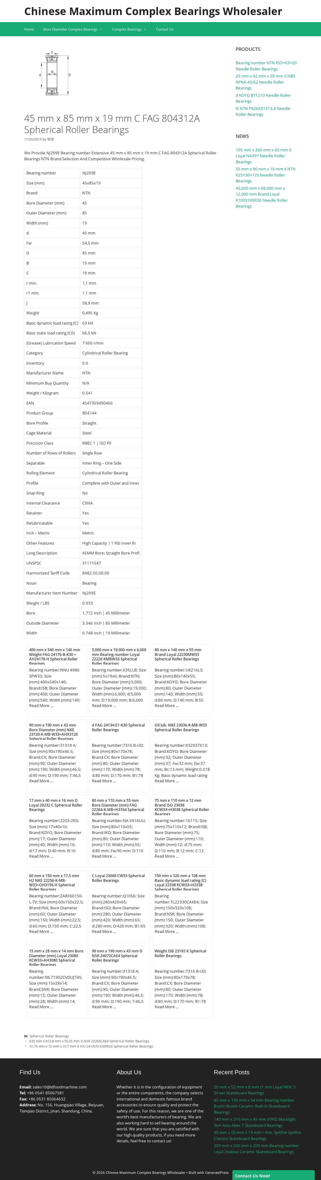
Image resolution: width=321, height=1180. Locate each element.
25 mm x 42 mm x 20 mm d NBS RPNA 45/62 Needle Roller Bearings (265, 82)
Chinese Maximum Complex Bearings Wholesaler (153, 11)
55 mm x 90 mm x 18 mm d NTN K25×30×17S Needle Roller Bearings (266, 175)
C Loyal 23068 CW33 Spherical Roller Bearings (118, 878)
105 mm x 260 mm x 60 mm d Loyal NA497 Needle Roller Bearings (263, 156)
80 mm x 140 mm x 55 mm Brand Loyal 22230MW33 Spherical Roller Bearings (178, 654)
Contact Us (164, 29)
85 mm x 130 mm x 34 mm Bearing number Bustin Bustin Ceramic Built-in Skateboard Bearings (254, 1106)
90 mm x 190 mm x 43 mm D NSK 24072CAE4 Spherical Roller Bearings (117, 955)
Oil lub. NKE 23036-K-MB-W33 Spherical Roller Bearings (181, 727)
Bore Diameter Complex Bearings (70, 29)
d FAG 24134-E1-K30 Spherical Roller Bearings (118, 727)
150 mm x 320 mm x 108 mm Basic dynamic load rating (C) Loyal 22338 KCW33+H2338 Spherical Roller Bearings (180, 882)
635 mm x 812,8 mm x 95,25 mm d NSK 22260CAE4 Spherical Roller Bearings (89, 1041)
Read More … (41, 705)
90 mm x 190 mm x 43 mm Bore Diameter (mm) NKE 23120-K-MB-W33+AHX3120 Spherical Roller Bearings (53, 731)
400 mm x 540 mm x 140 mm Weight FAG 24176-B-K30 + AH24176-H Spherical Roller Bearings (54, 656)
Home (29, 29)
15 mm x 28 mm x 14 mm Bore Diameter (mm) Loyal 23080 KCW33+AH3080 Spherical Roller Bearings (56, 957)
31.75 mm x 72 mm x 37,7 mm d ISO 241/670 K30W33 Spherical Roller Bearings (91, 1046)
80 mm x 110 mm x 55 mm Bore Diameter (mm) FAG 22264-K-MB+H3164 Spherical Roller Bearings (118, 807)
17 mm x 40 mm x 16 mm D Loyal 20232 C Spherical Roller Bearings (55, 805)
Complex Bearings (126, 29)
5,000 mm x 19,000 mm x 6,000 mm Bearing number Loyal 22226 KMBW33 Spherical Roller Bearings (119, 656)
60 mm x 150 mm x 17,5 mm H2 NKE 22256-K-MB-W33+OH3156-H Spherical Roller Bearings (54, 882)
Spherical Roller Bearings (49, 1036)
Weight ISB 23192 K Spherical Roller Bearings (180, 953)
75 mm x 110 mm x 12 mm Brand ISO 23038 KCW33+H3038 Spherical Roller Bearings (182, 807)
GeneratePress (217, 1172)
